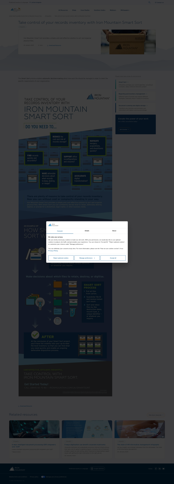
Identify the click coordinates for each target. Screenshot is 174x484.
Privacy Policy (53, 250)
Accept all (113, 258)
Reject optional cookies (60, 258)
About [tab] (114, 231)
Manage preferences (86, 258)
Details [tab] (87, 231)
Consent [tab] (60, 231)
